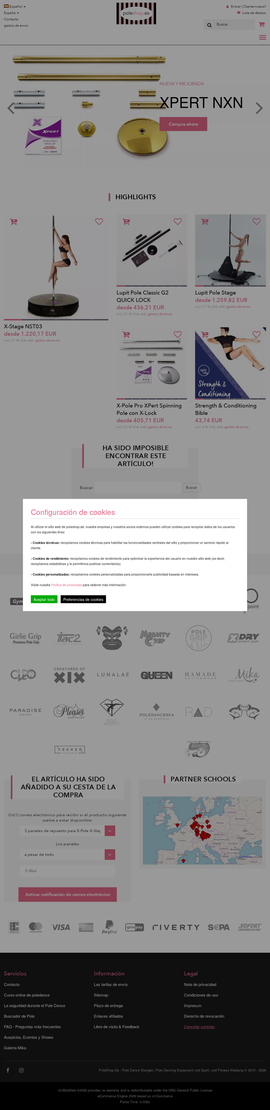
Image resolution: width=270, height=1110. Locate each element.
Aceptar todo (44, 599)
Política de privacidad (67, 584)
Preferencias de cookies (83, 599)
